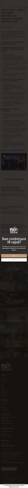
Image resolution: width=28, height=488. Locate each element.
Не (14, 259)
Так (14, 255)
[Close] (26, 1)
